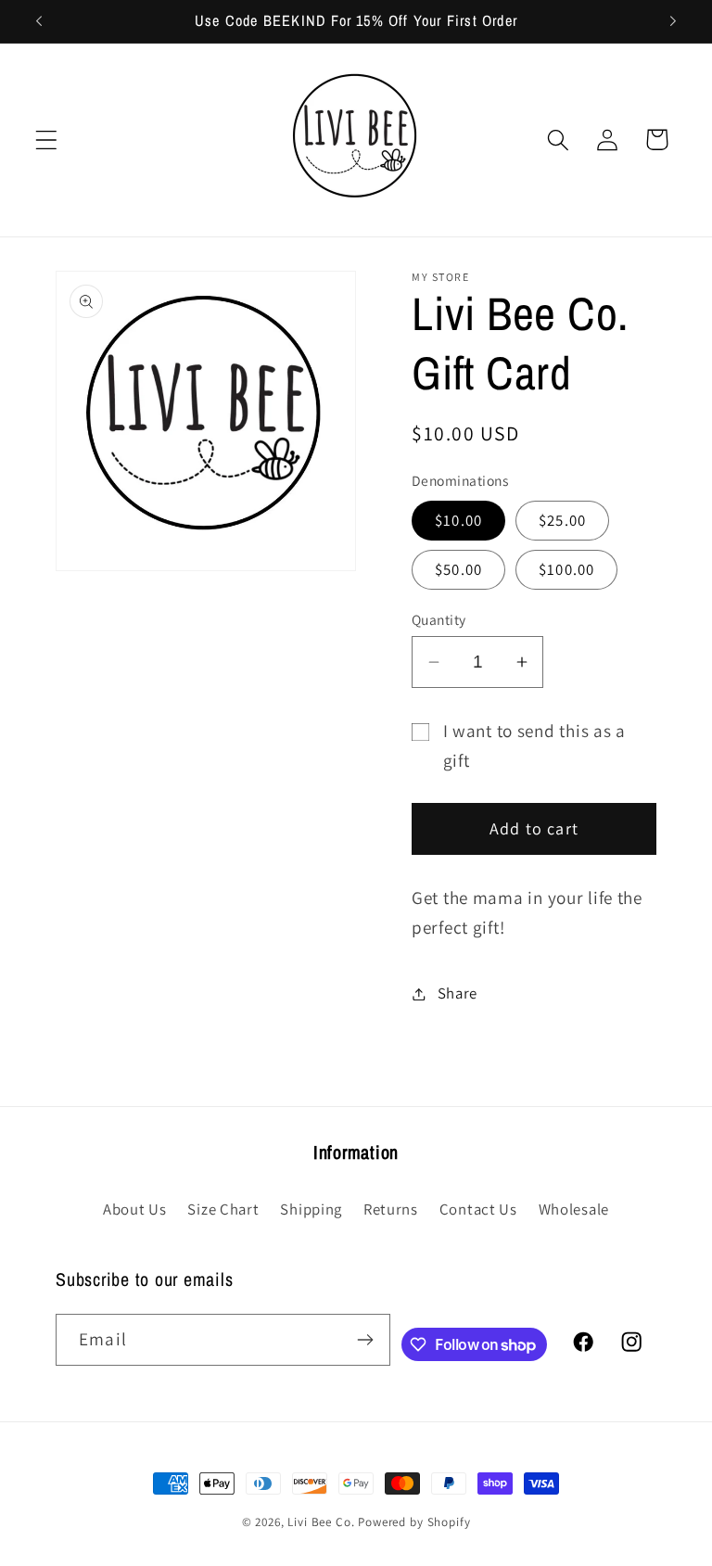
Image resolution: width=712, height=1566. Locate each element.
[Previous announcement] (39, 21)
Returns (390, 1209)
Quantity (439, 619)
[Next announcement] (673, 21)
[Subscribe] (364, 1340)
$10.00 (458, 520)
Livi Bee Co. (320, 1522)
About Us (135, 1209)
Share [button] (457, 993)
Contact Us (478, 1209)
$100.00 (566, 569)
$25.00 (562, 520)
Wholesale (574, 1209)
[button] (46, 139)
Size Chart (223, 1209)
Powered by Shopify (414, 1522)
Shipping (311, 1209)
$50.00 (458, 569)
